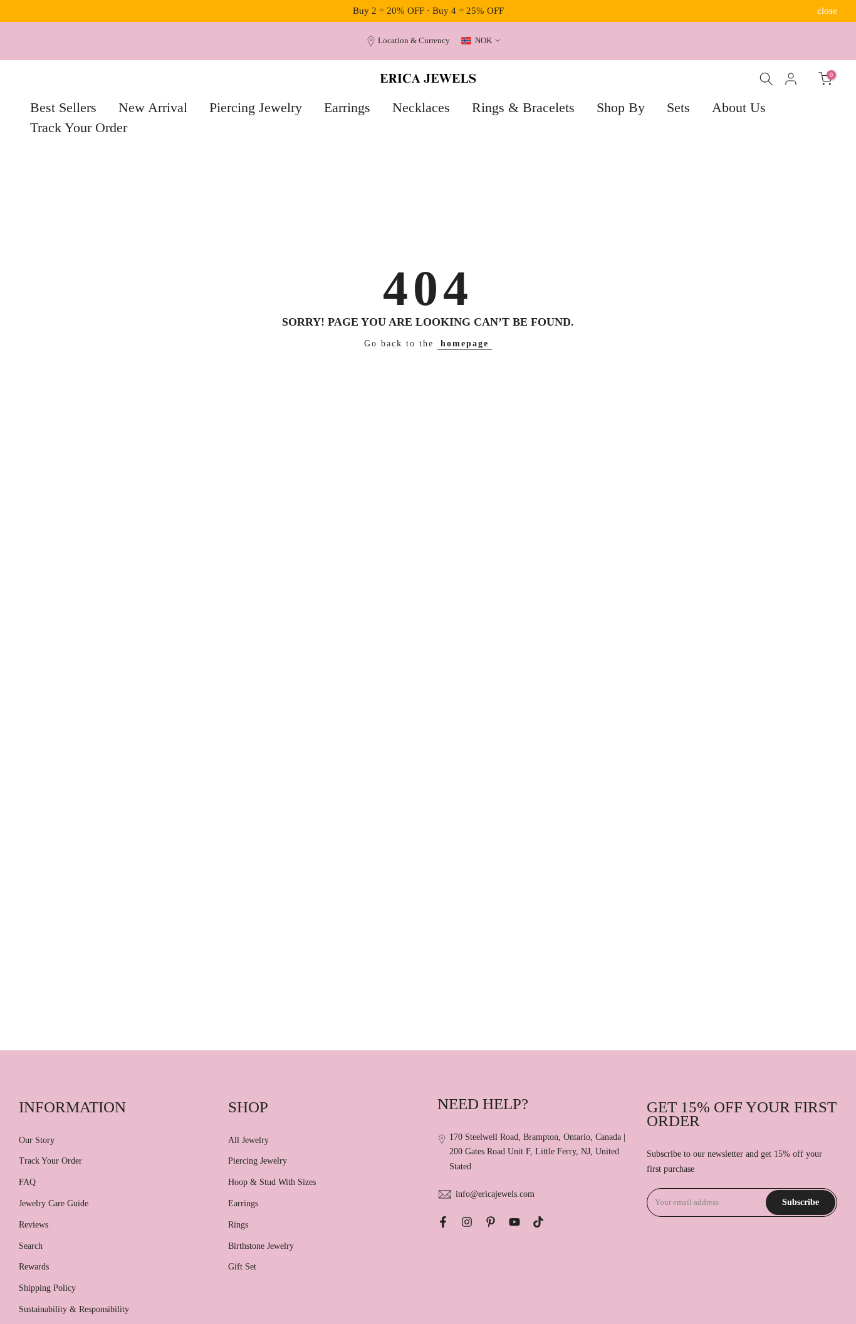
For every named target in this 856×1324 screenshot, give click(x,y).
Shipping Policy (47, 1288)
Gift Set (242, 1266)
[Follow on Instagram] (466, 1221)
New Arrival (152, 107)
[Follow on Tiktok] (538, 1221)
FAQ (27, 1182)
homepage (465, 343)
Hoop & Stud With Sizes (272, 1182)
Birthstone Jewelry (261, 1246)
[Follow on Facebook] (443, 1221)
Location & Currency (414, 40)
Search (31, 1246)
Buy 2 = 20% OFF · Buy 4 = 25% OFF (428, 11)
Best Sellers (63, 107)
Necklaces (421, 107)
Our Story (37, 1140)
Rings (238, 1224)
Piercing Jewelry (255, 107)
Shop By (621, 107)
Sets (678, 107)
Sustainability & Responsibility (74, 1309)
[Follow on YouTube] (514, 1221)
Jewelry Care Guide (53, 1203)
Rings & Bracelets (523, 107)
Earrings (347, 107)
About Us (739, 107)
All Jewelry (248, 1140)
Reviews (33, 1224)
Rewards (34, 1266)
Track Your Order (78, 127)
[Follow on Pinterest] (490, 1221)
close (29, 11)
